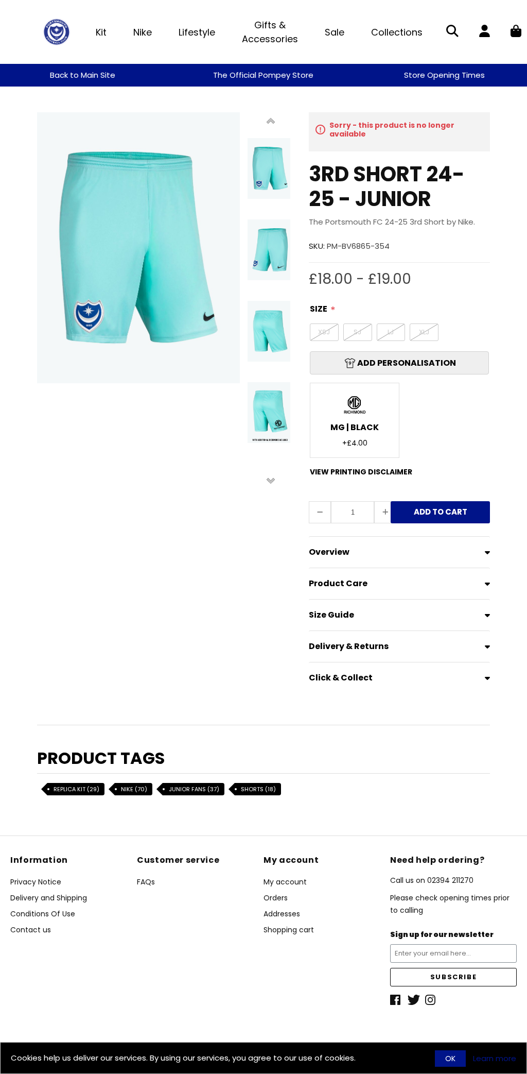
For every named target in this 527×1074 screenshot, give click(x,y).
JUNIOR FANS (194, 789)
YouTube (431, 1000)
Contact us (30, 930)
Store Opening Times (444, 75)
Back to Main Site (82, 75)
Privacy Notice (35, 882)
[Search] (452, 32)
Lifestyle (197, 32)
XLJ (424, 332)
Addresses (282, 914)
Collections (397, 32)
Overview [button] (329, 552)
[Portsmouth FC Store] (56, 31)
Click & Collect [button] (341, 678)
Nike (142, 32)
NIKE (134, 789)
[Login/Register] (484, 32)
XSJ (324, 332)
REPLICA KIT (76, 789)
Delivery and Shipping (48, 898)
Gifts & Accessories (270, 32)
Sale (334, 32)
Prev (270, 121)
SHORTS (258, 789)
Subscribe (453, 977)
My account (285, 882)
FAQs (146, 882)
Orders (276, 898)
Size (318, 309)
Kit (101, 32)
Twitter (414, 1000)
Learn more (494, 1058)
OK (450, 1058)
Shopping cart (289, 930)
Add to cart (440, 514)
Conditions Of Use (42, 914)
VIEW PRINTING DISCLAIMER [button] (361, 472)
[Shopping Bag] (516, 32)
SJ (357, 332)
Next (270, 480)
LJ (391, 332)
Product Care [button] (338, 583)
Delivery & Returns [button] (349, 646)
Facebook (396, 1000)
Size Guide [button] (331, 615)
